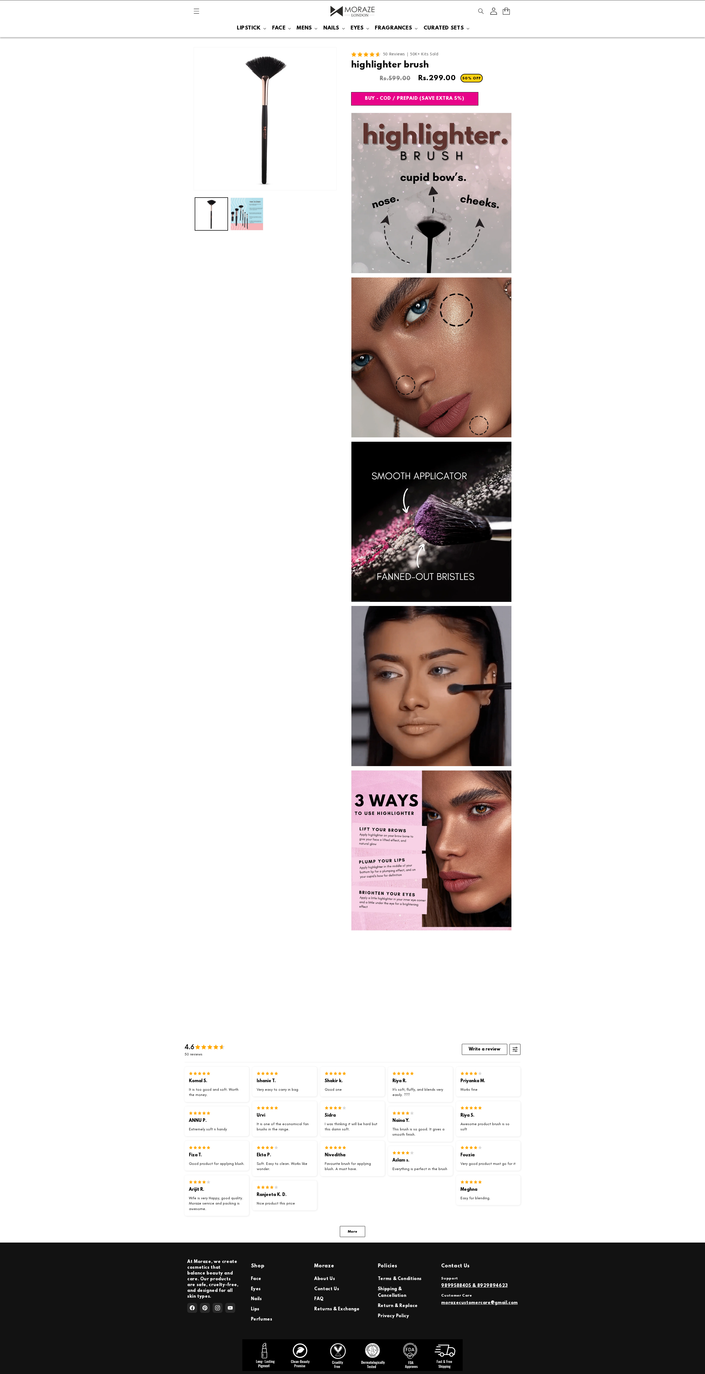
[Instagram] (218, 1308)
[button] (196, 11)
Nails (256, 1299)
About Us (324, 1278)
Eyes (256, 1289)
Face (256, 1278)
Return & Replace (398, 1305)
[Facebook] (192, 1308)
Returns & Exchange (336, 1309)
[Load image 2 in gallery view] (247, 214)
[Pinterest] (205, 1308)
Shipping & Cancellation (392, 1292)
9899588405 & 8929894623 (474, 1285)
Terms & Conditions (400, 1278)
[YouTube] (230, 1308)
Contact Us (326, 1289)
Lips (255, 1309)
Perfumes (261, 1319)
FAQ (319, 1299)
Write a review (484, 1049)
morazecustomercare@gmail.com (479, 1302)
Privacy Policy (393, 1316)
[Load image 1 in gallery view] (211, 214)
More (352, 1232)
